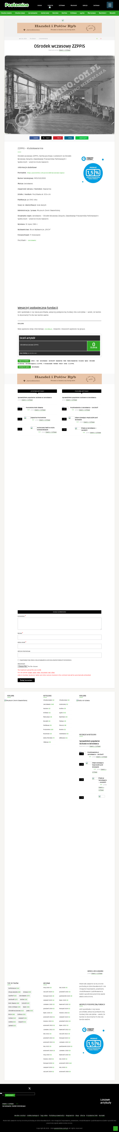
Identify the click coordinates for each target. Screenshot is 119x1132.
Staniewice (62, 734)
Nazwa (20, 633)
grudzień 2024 (47, 1009)
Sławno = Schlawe (64, 50)
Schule (12, 1018)
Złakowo (46, 742)
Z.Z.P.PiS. (71, 364)
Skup (77, 1115)
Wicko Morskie (47, 738)
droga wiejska (14, 992)
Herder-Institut (20, 1115)
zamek (12, 1026)
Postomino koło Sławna (34, 408)
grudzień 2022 (63, 1021)
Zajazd (22, 1022)
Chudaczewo (20, 13)
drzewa (27, 992)
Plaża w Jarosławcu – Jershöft (103, 780)
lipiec (86, 361)
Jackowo (96, 5)
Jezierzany (45, 13)
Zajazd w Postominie (38, 418)
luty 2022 (46, 1034)
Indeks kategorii (33, 1115)
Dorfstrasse (13, 988)
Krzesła (81, 361)
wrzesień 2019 (64, 1063)
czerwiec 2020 (63, 1051)
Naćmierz (102, 13)
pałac (29, 1011)
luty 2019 (62, 1067)
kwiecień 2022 (63, 1030)
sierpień (22, 1018)
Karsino (55, 13)
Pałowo (51, 18)
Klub (64, 361)
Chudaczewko (47, 700)
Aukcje (85, 5)
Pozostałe (62, 18)
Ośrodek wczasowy (16, 1011)
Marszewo (92, 13)
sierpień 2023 (63, 1017)
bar (38, 361)
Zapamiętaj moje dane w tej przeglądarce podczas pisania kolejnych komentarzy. (46, 660)
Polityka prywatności (56, 1115)
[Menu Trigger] (110, 5)
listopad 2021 (63, 1038)
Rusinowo (46, 734)
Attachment (21, 664)
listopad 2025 (47, 996)
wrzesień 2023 (48, 1017)
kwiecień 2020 (63, 1055)
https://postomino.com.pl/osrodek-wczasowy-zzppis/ (46, 173)
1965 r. (33, 361)
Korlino (64, 13)
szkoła (12, 1022)
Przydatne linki (92, 1115)
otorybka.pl (48, 329)
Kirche (23, 999)
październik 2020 (64, 1046)
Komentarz (22, 616)
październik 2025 (64, 996)
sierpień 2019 (47, 1067)
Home (39, 5)
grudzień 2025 (63, 992)
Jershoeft (52, 361)
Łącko (82, 13)
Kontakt (102, 1115)
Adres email (22, 642)
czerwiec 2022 (48, 1030)
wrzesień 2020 (48, 1051)
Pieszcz (61, 725)
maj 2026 (46, 988)
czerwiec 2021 (63, 1042)
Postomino (46, 729)
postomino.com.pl (61, 1128)
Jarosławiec (33, 13)
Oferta (82, 1115)
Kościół (25, 1003)
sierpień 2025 (47, 1000)
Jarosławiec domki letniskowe (13, 1106)
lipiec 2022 (62, 1025)
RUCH (61, 364)
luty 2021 (46, 1046)
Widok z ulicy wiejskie (95, 971)
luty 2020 (62, 1059)
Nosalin (112, 13)
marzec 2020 (47, 1059)
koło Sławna (13, 1003)
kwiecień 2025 (63, 1004)
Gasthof (12, 996)
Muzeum (73, 5)
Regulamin (70, 1115)
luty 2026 (62, 988)
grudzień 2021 (47, 1038)
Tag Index (44, 1115)
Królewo (73, 13)
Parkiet (55, 364)
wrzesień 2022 (48, 1025)
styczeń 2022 (63, 1034)
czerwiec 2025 (47, 1004)
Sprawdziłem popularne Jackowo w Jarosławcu (35, 398)
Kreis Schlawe (14, 1007)
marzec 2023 (47, 1021)
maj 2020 (46, 1055)
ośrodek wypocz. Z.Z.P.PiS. (34, 364)
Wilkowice (62, 738)
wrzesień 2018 (64, 1072)
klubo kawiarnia (72, 361)
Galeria (50, 5)
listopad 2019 (47, 1063)
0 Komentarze (43, 38)
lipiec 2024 (46, 1013)
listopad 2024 (63, 1009)
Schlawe (61, 5)
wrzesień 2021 (48, 1042)
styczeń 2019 (47, 1072)
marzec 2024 (63, 1013)
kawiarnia (59, 361)
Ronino (61, 729)
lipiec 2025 (62, 1000)
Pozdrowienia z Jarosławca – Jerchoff (84, 408)
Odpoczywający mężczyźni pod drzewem (98, 765)
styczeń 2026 (47, 992)
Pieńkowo (46, 725)
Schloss (21, 1014)
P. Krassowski (48, 364)
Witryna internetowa (24, 651)
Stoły (65, 364)
